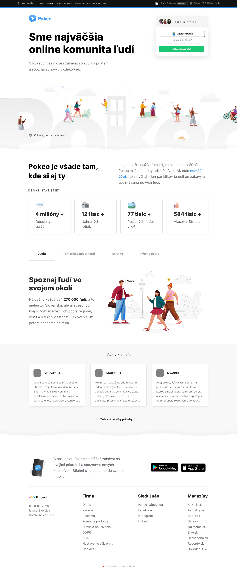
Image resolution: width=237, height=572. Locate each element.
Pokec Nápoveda (150, 504)
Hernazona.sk (198, 538)
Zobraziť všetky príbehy (116, 419)
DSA (85, 538)
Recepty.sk (196, 543)
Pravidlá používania (96, 527)
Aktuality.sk (196, 510)
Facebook (145, 510)
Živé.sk (193, 532)
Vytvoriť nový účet (181, 49)
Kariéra (87, 510)
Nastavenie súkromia (97, 543)
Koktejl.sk (195, 504)
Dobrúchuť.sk (198, 549)
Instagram (145, 516)
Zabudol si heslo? (182, 39)
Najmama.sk (197, 527)
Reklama (88, 516)
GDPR (86, 532)
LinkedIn (144, 521)
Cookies (88, 549)
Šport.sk (194, 516)
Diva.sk (193, 521)
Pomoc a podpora (95, 521)
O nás (86, 504)
